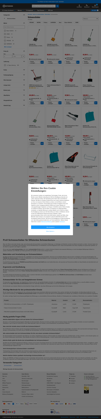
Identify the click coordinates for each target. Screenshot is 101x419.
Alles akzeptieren (51, 227)
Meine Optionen (50, 231)
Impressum (62, 221)
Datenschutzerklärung (46, 221)
